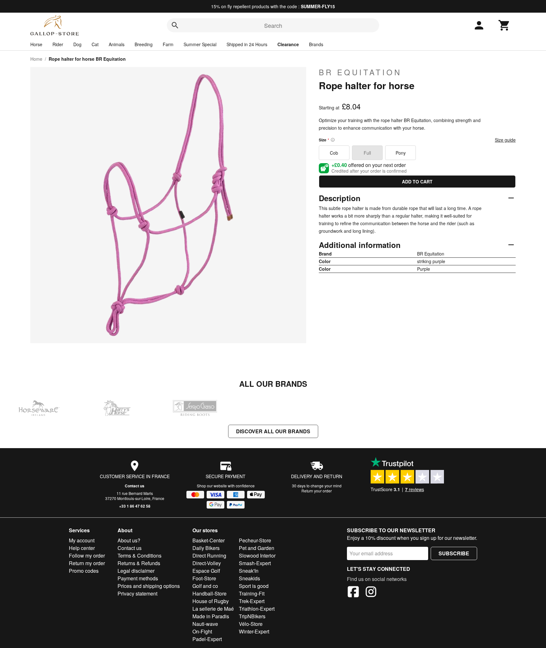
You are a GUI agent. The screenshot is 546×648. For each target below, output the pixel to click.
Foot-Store (204, 578)
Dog (77, 44)
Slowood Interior (257, 555)
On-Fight (202, 631)
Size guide (505, 140)
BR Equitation (360, 72)
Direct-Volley (206, 563)
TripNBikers (252, 616)
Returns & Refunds (139, 563)
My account (81, 540)
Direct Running (209, 555)
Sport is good (254, 585)
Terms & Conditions (139, 555)
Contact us (134, 485)
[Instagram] (371, 592)
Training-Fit (251, 593)
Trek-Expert (251, 601)
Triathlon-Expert (257, 608)
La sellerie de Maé (213, 608)
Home (36, 59)
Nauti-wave (205, 623)
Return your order (316, 490)
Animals (116, 44)
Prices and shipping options (149, 585)
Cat (95, 44)
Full (367, 153)
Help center (82, 548)
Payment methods (138, 578)
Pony (401, 153)
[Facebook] (353, 592)
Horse (36, 44)
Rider (57, 44)
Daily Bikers (206, 548)
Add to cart (417, 181)
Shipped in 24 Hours (247, 44)
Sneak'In (248, 570)
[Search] (175, 25)
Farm (168, 44)
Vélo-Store (251, 623)
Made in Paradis (210, 616)
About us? (129, 540)
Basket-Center (208, 540)
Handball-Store (209, 593)
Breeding (144, 44)
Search (273, 25)
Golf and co (205, 585)
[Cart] (504, 25)
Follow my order (87, 555)
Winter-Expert (254, 631)
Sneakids (249, 578)
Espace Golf (206, 570)
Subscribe (454, 553)
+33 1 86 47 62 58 (134, 506)
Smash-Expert (255, 563)
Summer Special (200, 44)
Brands (316, 44)
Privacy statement (137, 593)
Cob (334, 153)
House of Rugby (210, 601)
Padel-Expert (207, 639)
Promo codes (84, 570)
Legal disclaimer (136, 570)
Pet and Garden (256, 548)
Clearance (288, 44)
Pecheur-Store (255, 540)
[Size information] (333, 140)
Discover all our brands (273, 431)
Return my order (87, 563)
